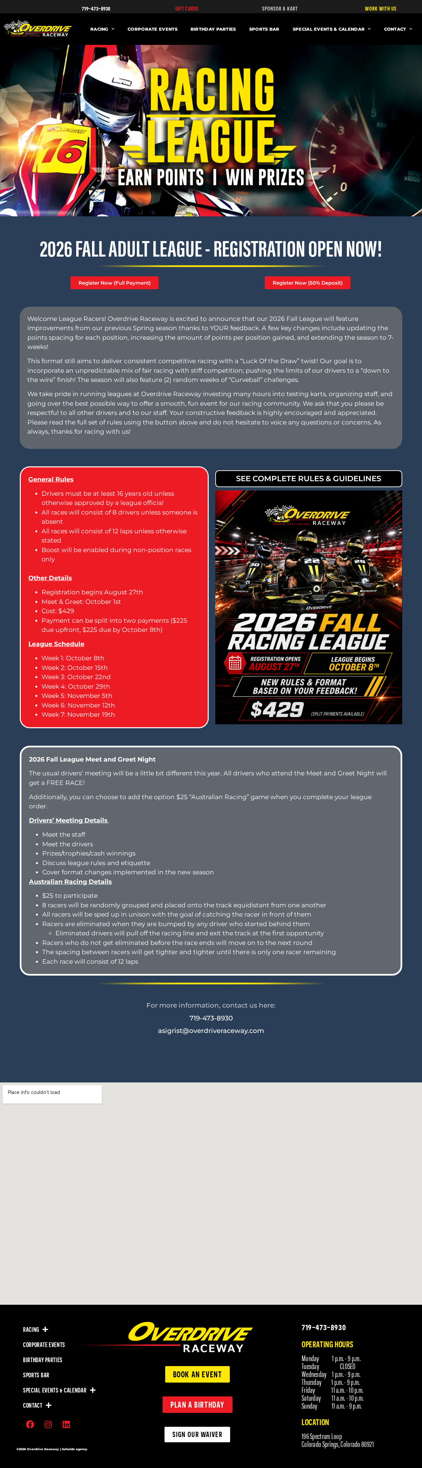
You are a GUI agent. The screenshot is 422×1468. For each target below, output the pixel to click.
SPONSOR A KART (280, 8)
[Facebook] (30, 1424)
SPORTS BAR (264, 29)
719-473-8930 (96, 8)
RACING (99, 29)
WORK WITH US (381, 8)
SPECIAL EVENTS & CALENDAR (329, 29)
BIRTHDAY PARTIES (213, 29)
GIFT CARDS (187, 8)
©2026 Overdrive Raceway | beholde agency (51, 1449)
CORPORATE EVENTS (152, 29)
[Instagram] (48, 1424)
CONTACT (395, 29)
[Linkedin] (66, 1424)
